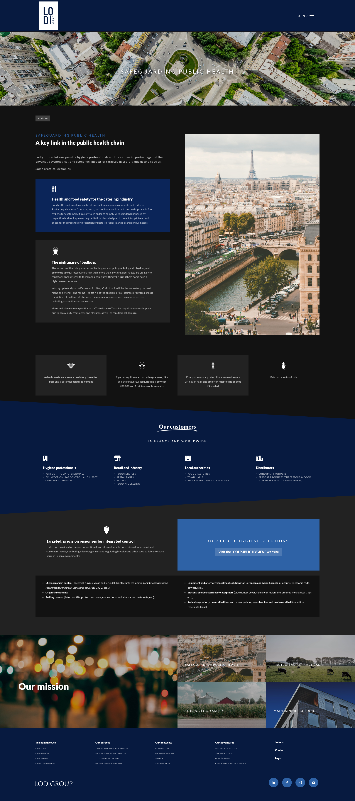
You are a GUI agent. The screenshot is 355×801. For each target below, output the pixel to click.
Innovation (162, 748)
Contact (280, 750)
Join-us (279, 742)
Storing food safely (107, 758)
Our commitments (46, 763)
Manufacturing (164, 753)
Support (160, 758)
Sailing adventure (226, 748)
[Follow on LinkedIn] (273, 782)
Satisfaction (162, 763)
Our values (42, 758)
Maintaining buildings (108, 763)
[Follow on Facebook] (287, 782)
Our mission (42, 753)
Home (44, 118)
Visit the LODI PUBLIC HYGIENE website (248, 552)
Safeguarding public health (112, 748)
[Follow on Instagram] (300, 782)
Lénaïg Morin (223, 758)
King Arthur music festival (231, 763)
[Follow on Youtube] (313, 782)
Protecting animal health (111, 753)
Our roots (42, 748)
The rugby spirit (224, 753)
